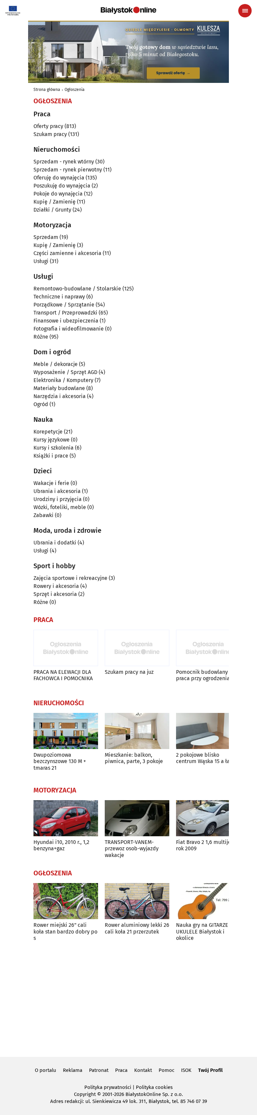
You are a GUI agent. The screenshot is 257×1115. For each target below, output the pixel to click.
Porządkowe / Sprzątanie (63, 304)
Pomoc (166, 1070)
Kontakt (143, 1070)
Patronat (98, 1070)
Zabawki (43, 515)
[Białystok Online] (128, 10)
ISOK (186, 1070)
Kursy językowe (51, 440)
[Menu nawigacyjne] (245, 10)
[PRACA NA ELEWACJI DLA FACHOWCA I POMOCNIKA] (65, 648)
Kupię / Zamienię (54, 202)
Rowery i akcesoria (56, 586)
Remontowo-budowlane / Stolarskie (77, 288)
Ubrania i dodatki (54, 542)
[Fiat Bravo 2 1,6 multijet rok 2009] (208, 818)
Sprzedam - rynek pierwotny (67, 169)
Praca (121, 1070)
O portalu (45, 1070)
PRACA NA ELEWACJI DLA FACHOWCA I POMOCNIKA (63, 675)
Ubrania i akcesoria (57, 491)
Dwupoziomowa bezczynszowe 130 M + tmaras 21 (59, 761)
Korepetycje (48, 431)
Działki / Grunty (52, 210)
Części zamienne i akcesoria (67, 253)
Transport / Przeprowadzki (65, 312)
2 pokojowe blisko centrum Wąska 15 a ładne (207, 758)
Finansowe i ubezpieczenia (65, 321)
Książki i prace (50, 456)
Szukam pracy (50, 134)
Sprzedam (45, 237)
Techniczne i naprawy (59, 296)
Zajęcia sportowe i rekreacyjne (70, 578)
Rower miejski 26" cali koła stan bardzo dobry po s (65, 931)
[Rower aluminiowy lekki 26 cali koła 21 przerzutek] (137, 901)
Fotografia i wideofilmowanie (68, 329)
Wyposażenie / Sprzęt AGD (65, 372)
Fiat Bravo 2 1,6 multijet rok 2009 (204, 845)
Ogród (40, 404)
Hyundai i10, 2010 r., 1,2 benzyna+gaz (61, 845)
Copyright (85, 1094)
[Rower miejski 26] (65, 901)
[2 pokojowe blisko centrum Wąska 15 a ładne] (208, 731)
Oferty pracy (48, 126)
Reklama (72, 1070)
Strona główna (46, 89)
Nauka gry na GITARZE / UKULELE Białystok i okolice (204, 931)
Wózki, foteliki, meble (59, 507)
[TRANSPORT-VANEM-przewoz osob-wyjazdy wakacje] (137, 818)
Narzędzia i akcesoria (59, 396)
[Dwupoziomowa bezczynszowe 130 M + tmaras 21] (65, 731)
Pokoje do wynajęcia (58, 194)
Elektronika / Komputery (63, 380)
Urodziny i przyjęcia (57, 499)
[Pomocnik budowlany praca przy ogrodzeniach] (208, 648)
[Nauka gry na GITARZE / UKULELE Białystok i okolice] (208, 901)
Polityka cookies (154, 1087)
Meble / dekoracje (55, 364)
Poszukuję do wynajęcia (61, 185)
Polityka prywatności (107, 1087)
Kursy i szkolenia (53, 448)
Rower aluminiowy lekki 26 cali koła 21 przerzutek (137, 928)
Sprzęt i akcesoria (55, 594)
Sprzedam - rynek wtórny (63, 161)
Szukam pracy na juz (129, 672)
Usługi (41, 261)
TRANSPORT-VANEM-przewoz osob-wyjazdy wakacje (132, 848)
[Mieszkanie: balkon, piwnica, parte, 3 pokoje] (137, 731)
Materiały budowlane (59, 388)
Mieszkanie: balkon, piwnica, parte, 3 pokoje (134, 758)
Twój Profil (210, 1070)
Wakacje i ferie (51, 483)
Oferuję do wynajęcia (58, 177)
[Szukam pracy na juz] (137, 648)
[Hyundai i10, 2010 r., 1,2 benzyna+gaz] (65, 818)
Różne (40, 337)
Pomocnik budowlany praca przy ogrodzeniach (206, 675)
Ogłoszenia (75, 89)
